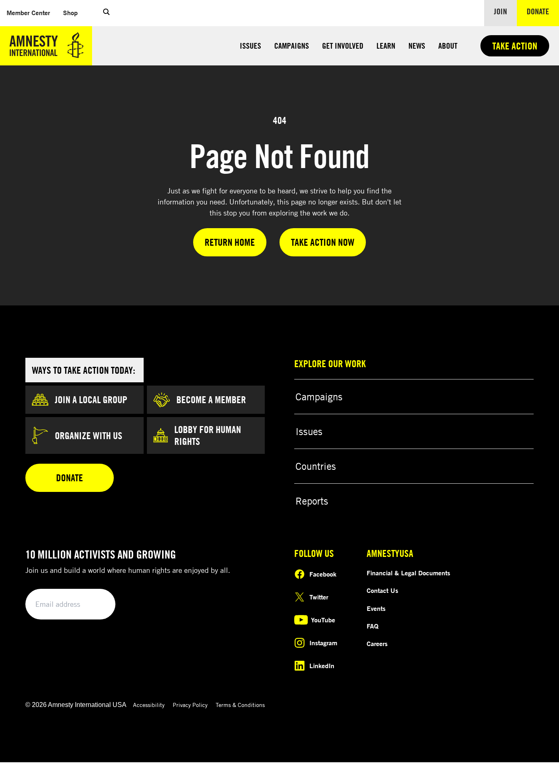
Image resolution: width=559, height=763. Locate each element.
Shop (73, 12)
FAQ (373, 626)
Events (376, 608)
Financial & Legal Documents (408, 573)
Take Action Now (322, 242)
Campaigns (291, 45)
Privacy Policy (190, 704)
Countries (315, 466)
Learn (385, 45)
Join (500, 11)
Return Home (230, 242)
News (416, 45)
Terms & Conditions (240, 704)
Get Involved (342, 45)
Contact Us (382, 590)
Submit (95, 604)
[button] (106, 13)
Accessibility (149, 704)
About (448, 45)
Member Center (31, 12)
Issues (250, 45)
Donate (543, 11)
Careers (377, 644)
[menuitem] (28, 12)
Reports (311, 501)
